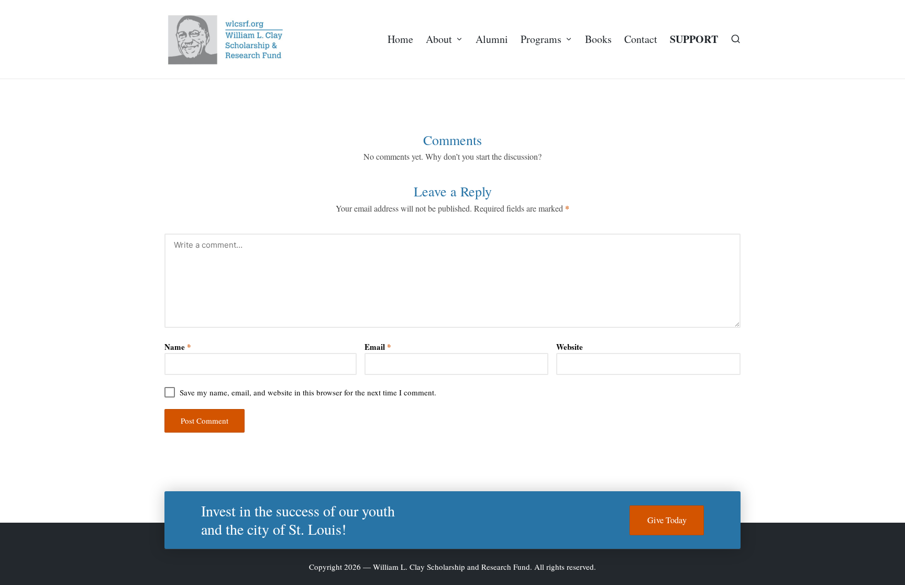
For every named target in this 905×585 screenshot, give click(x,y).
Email (378, 347)
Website (569, 347)
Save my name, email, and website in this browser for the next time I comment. (308, 393)
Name (177, 347)
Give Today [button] (667, 520)
